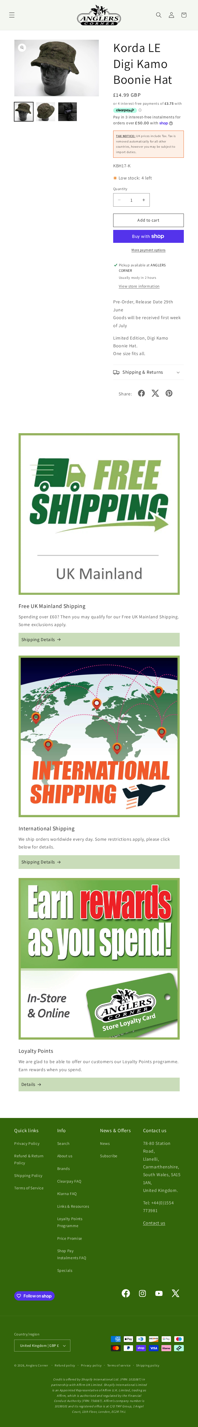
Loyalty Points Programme (69, 1222)
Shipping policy (148, 1365)
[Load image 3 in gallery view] (67, 111)
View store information (139, 286)
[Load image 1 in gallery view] (23, 111)
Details (28, 1084)
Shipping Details (38, 639)
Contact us (154, 1223)
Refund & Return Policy (29, 1159)
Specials (64, 1270)
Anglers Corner (37, 1365)
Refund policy (65, 1365)
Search (63, 1143)
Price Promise (69, 1238)
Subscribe (109, 1155)
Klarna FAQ (67, 1193)
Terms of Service (29, 1187)
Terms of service (119, 1365)
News (105, 1143)
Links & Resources (73, 1206)
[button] (12, 15)
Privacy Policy (26, 1143)
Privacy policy (91, 1365)
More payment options (148, 250)
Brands (63, 1168)
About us (64, 1155)
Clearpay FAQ (69, 1181)
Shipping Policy (28, 1175)
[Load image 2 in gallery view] (45, 111)
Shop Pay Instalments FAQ (71, 1254)
